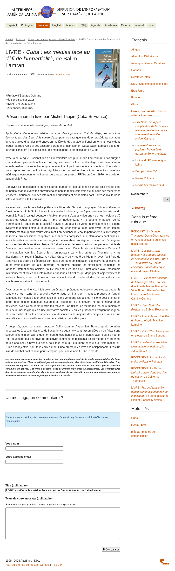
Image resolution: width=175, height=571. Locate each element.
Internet (139, 25)
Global (135, 104)
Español (12, 25)
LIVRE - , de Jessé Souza (149, 346)
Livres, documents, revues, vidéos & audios (51, 39)
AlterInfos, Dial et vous (144, 56)
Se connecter (30, 564)
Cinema (126, 25)
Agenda (95, 25)
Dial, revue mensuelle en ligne (149, 83)
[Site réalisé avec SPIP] (164, 562)
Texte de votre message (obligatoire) (28, 498)
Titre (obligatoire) (16, 485)
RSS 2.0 (56, 564)
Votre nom (12, 443)
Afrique (135, 49)
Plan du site (12, 564)
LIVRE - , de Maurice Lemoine (150, 320)
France (135, 97)
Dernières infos (140, 76)
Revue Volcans (144, 178)
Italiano (70, 25)
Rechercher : (139, 194)
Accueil (9, 39)
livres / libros (138, 424)
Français (43, 25)
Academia (111, 25)
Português (27, 25)
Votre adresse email (18, 456)
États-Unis (137, 90)
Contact (44, 564)
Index (151, 25)
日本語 (83, 25)
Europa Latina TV (146, 171)
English (57, 25)
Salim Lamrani (62, 74)
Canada (136, 70)
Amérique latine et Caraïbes (148, 63)
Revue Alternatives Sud (149, 185)
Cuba (134, 418)
